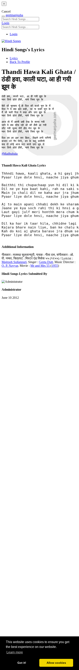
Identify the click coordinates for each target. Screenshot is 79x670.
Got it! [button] (21, 662)
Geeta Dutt (46, 262)
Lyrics (14, 58)
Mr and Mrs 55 (40, 265)
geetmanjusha (14, 15)
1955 (54, 265)
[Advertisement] (39, 478)
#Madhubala (10, 153)
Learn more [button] (14, 652)
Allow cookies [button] (56, 662)
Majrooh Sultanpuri (14, 262)
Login (5, 23)
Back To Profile (20, 62)
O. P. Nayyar (10, 265)
